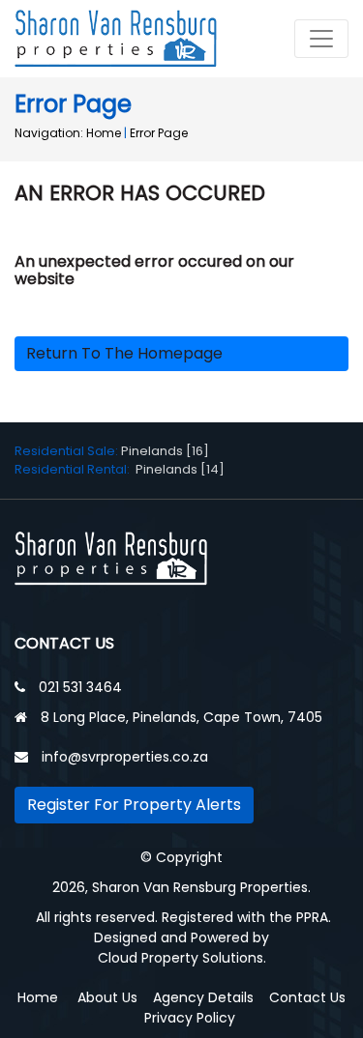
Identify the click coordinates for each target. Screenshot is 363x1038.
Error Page (159, 133)
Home (103, 133)
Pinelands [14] (180, 469)
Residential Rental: (75, 469)
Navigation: (49, 133)
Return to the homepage (124, 353)
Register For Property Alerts (134, 804)
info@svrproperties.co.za (125, 756)
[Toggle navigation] (321, 38)
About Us (107, 997)
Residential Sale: (68, 451)
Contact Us (307, 997)
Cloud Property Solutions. (182, 957)
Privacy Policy (189, 1017)
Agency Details (203, 997)
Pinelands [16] (165, 451)
